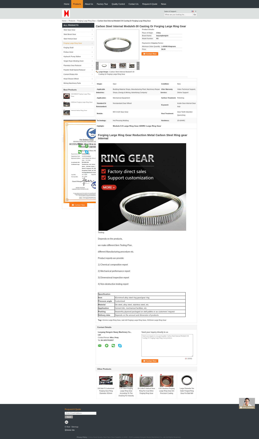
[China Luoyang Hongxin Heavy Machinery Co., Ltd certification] (92, 161)
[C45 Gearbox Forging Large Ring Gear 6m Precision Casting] (166, 380)
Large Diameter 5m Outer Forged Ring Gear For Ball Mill (187, 391)
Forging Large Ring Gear (86, 21)
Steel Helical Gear (70, 39)
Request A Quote (149, 4)
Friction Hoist (68, 52)
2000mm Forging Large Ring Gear (81, 102)
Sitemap (74, 427)
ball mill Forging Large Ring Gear (134, 320)
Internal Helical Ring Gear (79, 110)
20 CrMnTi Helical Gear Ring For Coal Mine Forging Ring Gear (146, 391)
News (163, 4)
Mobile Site (70, 430)
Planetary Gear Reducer (72, 65)
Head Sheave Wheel (71, 79)
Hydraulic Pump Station (72, 57)
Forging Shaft (68, 48)
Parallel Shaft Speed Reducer (74, 70)
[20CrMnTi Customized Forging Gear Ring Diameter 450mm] (105, 380)
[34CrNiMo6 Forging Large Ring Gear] (66, 96)
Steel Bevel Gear (70, 34)
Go (195, 15)
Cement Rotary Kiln (71, 74)
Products (77, 4)
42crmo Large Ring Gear (111, 320)
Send (69, 417)
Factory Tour (102, 4)
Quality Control (118, 4)
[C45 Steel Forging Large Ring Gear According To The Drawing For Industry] (126, 380)
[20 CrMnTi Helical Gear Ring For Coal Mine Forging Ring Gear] (146, 380)
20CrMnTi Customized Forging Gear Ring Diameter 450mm (106, 391)
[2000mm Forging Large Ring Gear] (66, 104)
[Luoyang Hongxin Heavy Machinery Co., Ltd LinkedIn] (66, 422)
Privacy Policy (82, 437)
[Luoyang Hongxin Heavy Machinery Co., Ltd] (66, 13)
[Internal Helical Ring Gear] (66, 112)
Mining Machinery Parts (72, 83)
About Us (89, 4)
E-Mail (67, 427)
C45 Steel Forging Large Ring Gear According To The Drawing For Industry (126, 392)
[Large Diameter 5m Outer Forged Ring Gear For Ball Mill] (186, 380)
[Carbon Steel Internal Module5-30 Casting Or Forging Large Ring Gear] (118, 45)
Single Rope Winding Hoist (73, 61)
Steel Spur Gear (69, 30)
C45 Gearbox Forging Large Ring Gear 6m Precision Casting (167, 391)
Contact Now (151, 54)
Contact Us (134, 4)
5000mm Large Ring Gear (156, 320)
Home (66, 4)
